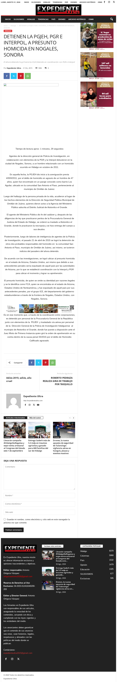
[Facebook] (104, 2)
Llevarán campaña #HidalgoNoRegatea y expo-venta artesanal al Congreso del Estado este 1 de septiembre (14, 445)
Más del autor (35, 418)
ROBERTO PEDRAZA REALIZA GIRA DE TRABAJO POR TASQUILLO (58, 381)
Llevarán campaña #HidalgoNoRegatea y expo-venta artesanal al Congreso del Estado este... (65, 556)
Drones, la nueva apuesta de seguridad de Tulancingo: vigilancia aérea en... (65, 585)
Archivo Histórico (87, 2)
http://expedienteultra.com (33, 400)
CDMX (100, 2)
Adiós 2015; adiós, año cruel (18, 379)
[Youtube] (38, 405)
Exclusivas (85, 578)
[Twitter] (114, 2)
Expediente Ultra (14, 68)
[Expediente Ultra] (58, 9)
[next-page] (73, 417)
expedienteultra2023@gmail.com (18, 653)
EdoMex (74, 2)
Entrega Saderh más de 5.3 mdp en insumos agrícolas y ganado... (65, 571)
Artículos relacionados (15, 418)
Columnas (84, 556)
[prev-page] (69, 417)
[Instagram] (109, 2)
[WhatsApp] (28, 76)
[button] (111, 19)
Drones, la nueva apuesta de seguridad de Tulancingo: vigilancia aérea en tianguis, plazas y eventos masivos (63, 447)
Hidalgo (46, 2)
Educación (85, 569)
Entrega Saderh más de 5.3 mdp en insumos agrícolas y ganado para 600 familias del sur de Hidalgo (39, 445)
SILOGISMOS (36, 2)
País (66, 2)
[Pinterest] (21, 76)
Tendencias (57, 2)
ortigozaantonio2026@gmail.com (18, 576)
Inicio (26, 2)
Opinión (83, 565)
